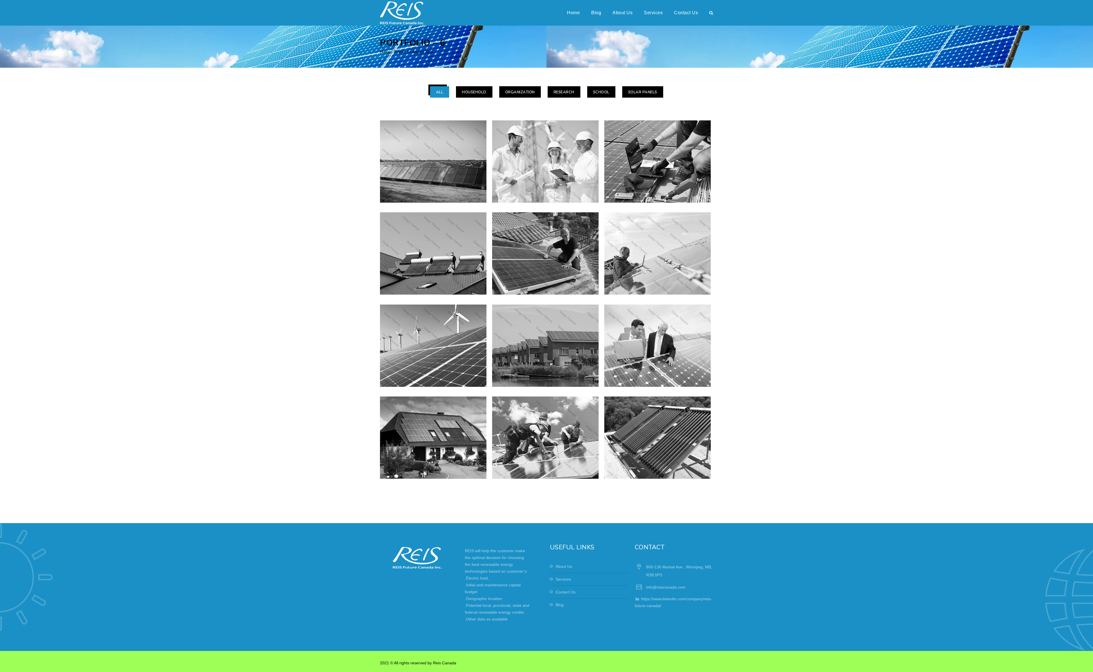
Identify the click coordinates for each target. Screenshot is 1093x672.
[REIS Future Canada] (402, 13)
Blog (596, 12)
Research (564, 92)
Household (474, 92)
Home (573, 12)
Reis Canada (444, 663)
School (601, 92)
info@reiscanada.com (665, 587)
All (439, 92)
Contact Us (686, 12)
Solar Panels (642, 92)
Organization (520, 92)
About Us (622, 12)
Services (653, 12)
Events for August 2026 (413, 52)
